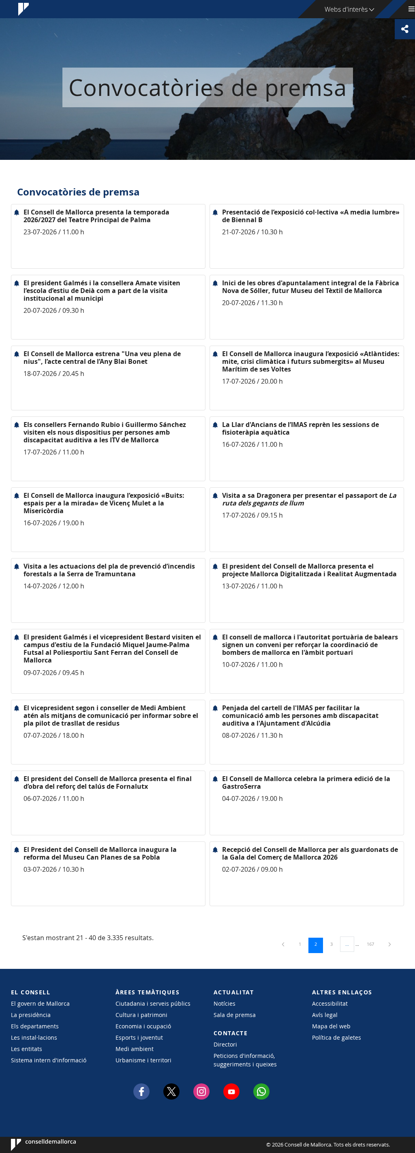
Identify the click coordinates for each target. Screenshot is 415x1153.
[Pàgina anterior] (284, 944)
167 (373, 944)
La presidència (31, 1015)
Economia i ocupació (143, 1026)
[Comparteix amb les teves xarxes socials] (405, 29)
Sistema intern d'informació (48, 1060)
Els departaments (35, 1026)
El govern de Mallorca (40, 1003)
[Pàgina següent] (389, 944)
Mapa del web (331, 1026)
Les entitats (26, 1049)
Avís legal (325, 1015)
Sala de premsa (235, 1015)
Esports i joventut (139, 1037)
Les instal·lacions (34, 1037)
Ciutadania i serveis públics (153, 1003)
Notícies (224, 1003)
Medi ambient (135, 1049)
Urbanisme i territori (143, 1060)
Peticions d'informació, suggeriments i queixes (245, 1060)
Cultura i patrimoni (141, 1015)
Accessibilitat (330, 1003)
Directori (225, 1044)
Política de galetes (336, 1037)
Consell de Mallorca (35, 1144)
